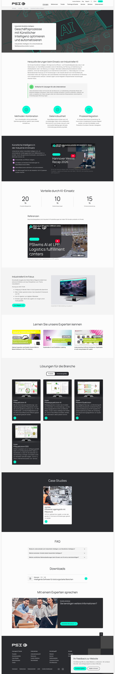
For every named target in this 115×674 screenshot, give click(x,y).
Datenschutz (22, 668)
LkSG (38, 668)
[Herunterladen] (86, 578)
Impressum (15, 668)
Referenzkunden (16, 660)
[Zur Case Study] (46, 521)
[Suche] (91, 1)
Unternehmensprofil (36, 654)
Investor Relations (35, 658)
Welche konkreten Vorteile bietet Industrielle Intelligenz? (45, 553)
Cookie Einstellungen (47, 668)
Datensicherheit (31, 668)
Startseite (14, 8)
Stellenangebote (53, 658)
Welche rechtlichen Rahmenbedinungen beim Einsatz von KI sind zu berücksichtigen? (54, 557)
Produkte (14, 654)
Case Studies (15, 658)
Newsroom (33, 656)
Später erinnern (93, 668)
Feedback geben (80, 668)
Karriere (51, 656)
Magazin (51, 654)
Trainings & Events (54, 660)
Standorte (70, 654)
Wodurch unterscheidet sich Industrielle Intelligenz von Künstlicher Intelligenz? (52, 549)
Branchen (26, 8)
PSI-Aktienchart (53, 662)
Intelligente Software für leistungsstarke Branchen (53, 579)
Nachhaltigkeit (34, 660)
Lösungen (20, 8)
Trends (13, 662)
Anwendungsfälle (16, 656)
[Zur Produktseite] (15, 418)
